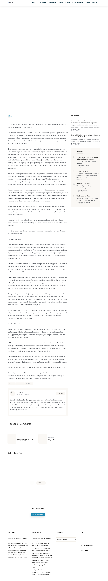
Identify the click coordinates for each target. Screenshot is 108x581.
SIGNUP (94, 3)
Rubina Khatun (85, 165)
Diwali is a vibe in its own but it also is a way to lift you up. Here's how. (51, 470)
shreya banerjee (86, 202)
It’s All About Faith (82, 171)
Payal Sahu (22, 474)
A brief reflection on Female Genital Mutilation (86, 162)
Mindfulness (29, 383)
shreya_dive (85, 177)
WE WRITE (43, 3)
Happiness (11, 383)
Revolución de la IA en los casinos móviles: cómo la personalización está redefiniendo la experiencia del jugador (42, 555)
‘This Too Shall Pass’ (83, 183)
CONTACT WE (78, 3)
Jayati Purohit (20, 392)
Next (39, 483)
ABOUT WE (52, 3)
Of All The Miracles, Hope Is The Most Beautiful (25, 464)
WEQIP (78, 129)
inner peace (20, 383)
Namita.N (84, 190)
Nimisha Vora (52, 474)
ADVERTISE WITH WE (66, 3)
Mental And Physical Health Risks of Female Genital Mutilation (87, 158)
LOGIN (88, 3)
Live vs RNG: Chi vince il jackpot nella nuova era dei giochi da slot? (85, 136)
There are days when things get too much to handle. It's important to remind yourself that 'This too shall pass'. (87, 187)
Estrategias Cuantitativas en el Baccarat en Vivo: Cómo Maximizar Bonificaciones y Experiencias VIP (41, 572)
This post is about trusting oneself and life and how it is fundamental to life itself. (88, 199)
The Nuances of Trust (83, 196)
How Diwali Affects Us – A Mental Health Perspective (54, 464)
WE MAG (33, 3)
